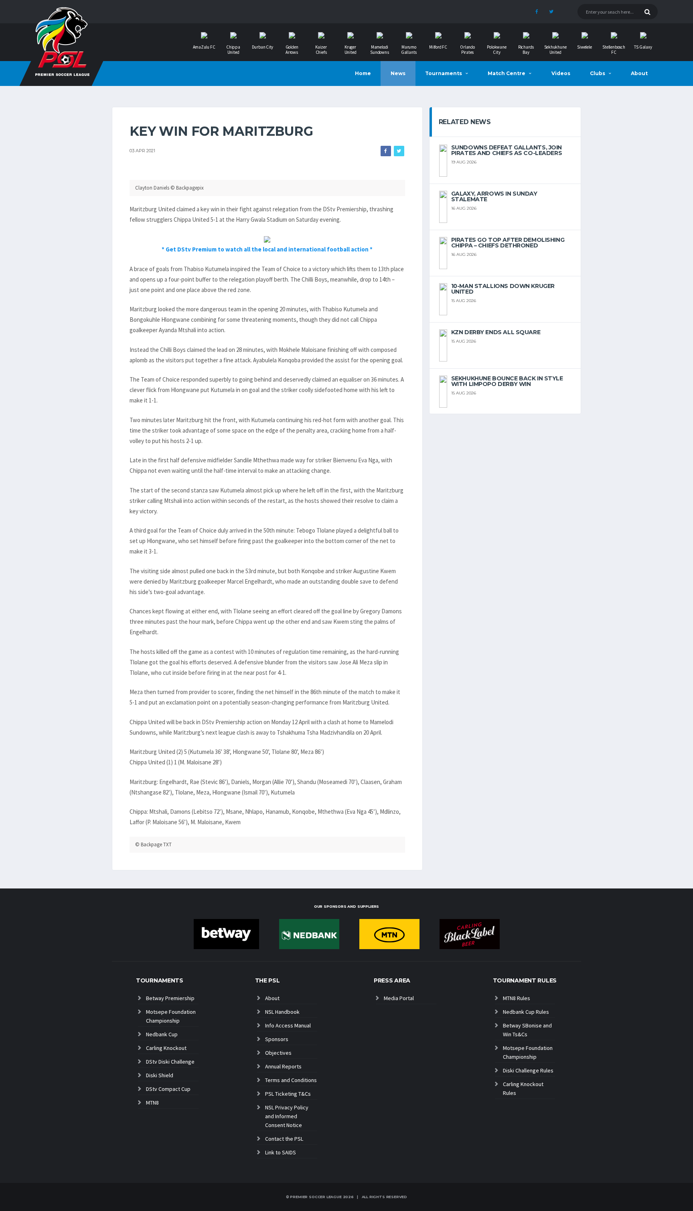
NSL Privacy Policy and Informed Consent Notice (286, 1116)
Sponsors (276, 1039)
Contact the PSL (284, 1138)
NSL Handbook (282, 1011)
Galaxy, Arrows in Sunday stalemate (494, 196)
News (398, 73)
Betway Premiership (170, 998)
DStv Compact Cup (168, 1089)
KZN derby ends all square (496, 332)
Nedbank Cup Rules (526, 1011)
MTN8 (152, 1102)
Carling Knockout (166, 1048)
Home (363, 73)
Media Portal (399, 998)
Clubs (597, 73)
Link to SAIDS (280, 1152)
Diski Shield (159, 1075)
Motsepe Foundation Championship (171, 1016)
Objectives (278, 1052)
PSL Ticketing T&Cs (288, 1093)
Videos (560, 73)
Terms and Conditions (291, 1080)
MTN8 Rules (516, 998)
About (639, 73)
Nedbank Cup (162, 1034)
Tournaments (443, 73)
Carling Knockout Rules (523, 1088)
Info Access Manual (288, 1025)
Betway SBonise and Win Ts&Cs (527, 1030)
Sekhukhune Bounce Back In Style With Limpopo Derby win (507, 381)
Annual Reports (283, 1066)
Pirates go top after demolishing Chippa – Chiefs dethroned (508, 242)
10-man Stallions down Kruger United (503, 288)
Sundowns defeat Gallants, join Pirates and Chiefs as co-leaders (506, 150)
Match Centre (506, 73)
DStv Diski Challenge (170, 1061)
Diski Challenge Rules (528, 1070)
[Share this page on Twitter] (399, 151)
